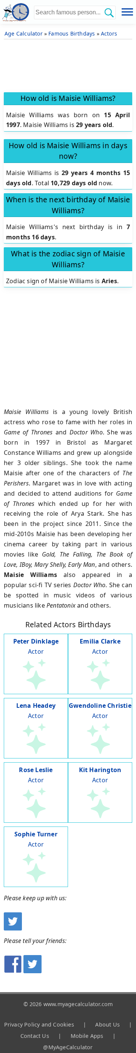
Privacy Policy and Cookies (39, 1024)
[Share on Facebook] (13, 971)
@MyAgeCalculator (68, 1047)
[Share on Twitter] (32, 971)
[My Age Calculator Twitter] (13, 928)
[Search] (109, 12)
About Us (107, 1024)
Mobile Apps (87, 1035)
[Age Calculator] (17, 12)
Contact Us (34, 1035)
